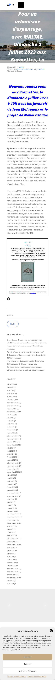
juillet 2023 (11, 475)
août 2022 (10, 499)
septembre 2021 (13, 523)
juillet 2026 (11, 384)
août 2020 (10, 547)
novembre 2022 (12, 493)
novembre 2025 (12, 406)
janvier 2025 (11, 433)
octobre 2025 (11, 409)
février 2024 (11, 457)
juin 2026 (10, 388)
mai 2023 (10, 478)
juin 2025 (10, 418)
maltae (21, 67)
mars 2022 (11, 508)
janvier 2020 (11, 566)
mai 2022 (10, 505)
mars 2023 (11, 484)
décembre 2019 (12, 569)
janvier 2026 (11, 400)
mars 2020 (11, 559)
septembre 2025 (13, 412)
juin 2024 (10, 448)
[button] (51, 631)
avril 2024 (10, 454)
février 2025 (11, 430)
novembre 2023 (12, 466)
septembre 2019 (13, 578)
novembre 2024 (12, 439)
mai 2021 (10, 532)
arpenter (20, 69)
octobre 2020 (11, 541)
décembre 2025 (12, 403)
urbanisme (28, 69)
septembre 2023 (13, 472)
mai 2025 (10, 421)
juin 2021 (10, 529)
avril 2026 (10, 394)
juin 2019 (10, 581)
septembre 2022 (13, 496)
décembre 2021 (12, 514)
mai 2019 (10, 584)
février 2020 (11, 562)
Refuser (27, 664)
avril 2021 (10, 535)
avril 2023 (10, 481)
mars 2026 (11, 397)
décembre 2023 (12, 463)
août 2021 (10, 526)
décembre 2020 (12, 538)
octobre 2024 (11, 442)
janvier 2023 (11, 490)
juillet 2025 (11, 415)
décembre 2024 (12, 436)
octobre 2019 (11, 575)
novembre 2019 (12, 572)
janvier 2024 (11, 460)
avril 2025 (10, 424)
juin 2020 (10, 553)
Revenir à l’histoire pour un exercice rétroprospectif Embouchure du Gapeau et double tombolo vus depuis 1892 (26, 355)
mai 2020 (10, 557)
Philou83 (41, 69)
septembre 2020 (13, 544)
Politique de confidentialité (16, 677)
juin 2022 (10, 502)
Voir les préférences (27, 671)
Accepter (27, 657)
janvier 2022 (11, 511)
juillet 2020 (11, 550)
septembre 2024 (13, 445)
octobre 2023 (11, 469)
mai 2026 (10, 391)
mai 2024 (10, 451)
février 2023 (11, 487)
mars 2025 (11, 427)
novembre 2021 (12, 517)
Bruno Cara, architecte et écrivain (19, 340)
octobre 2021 (11, 520)
